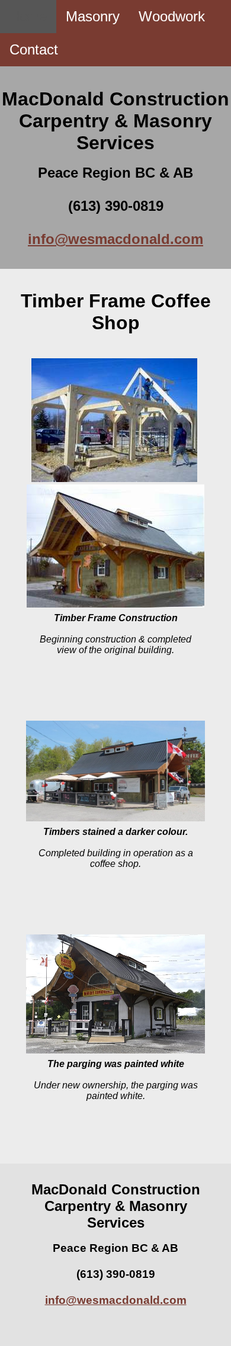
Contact (33, 49)
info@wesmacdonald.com (115, 239)
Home (28, 16)
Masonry (93, 16)
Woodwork (172, 16)
